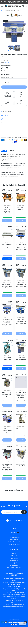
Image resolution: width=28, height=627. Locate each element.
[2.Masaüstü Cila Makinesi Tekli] (21, 454)
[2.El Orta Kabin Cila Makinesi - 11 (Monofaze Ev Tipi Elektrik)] (7, 273)
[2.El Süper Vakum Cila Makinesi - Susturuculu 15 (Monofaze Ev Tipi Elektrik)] (7, 309)
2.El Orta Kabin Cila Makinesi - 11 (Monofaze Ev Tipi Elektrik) (7, 285)
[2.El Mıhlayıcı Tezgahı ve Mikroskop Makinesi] (7, 198)
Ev (1, 10)
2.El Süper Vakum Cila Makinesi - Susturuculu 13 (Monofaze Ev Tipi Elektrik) (7, 467)
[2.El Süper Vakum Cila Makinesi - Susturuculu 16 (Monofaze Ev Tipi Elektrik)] (21, 234)
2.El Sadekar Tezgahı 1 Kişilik (20, 208)
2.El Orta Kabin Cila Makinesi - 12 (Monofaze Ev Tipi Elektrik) (21, 285)
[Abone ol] (24, 512)
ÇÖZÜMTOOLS (5, 340)
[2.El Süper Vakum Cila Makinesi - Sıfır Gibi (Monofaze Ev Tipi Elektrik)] (21, 382)
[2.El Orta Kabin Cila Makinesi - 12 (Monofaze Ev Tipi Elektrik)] (21, 273)
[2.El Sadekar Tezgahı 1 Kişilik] (21, 198)
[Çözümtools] (13, 6)
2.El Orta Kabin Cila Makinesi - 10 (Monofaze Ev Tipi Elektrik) (21, 322)
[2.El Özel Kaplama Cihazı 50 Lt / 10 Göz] (7, 234)
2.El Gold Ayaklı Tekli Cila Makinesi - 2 (21, 359)
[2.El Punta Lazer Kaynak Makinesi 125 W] (7, 419)
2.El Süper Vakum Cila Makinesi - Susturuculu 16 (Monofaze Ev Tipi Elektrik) (21, 248)
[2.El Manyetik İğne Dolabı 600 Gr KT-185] (7, 383)
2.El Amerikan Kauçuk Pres (7, 358)
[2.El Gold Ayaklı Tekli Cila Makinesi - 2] (21, 348)
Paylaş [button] (4, 123)
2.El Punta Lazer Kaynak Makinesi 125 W (7, 430)
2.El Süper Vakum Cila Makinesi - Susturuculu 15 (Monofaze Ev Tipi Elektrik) (7, 323)
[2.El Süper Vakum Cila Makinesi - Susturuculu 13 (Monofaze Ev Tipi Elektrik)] (7, 454)
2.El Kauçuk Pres (20, 429)
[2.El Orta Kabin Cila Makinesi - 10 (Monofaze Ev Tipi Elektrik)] (21, 310)
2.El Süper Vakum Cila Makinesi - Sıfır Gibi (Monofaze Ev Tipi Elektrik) (21, 395)
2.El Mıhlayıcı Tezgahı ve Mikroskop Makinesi (7, 210)
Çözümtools (16, 619)
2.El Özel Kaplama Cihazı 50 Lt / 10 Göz (7, 246)
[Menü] (2, 6)
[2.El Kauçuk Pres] (21, 419)
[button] (1, 1)
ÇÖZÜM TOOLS (8, 63)
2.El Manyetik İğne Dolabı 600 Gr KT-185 (7, 394)
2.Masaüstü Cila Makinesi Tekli (20, 465)
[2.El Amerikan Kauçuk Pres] (7, 348)
